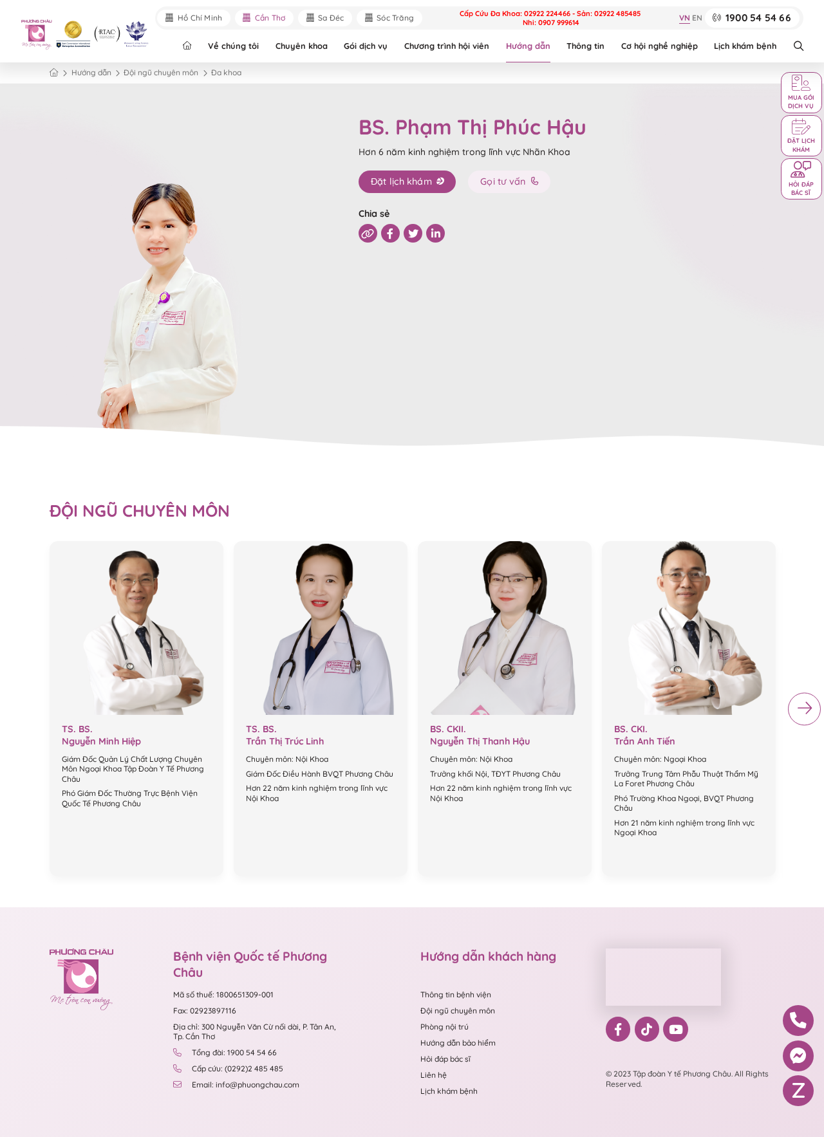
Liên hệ (433, 1075)
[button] (804, 708)
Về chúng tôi (233, 46)
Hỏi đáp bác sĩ (445, 1059)
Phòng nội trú (444, 1026)
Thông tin (585, 46)
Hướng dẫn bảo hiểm (458, 1043)
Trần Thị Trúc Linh (285, 741)
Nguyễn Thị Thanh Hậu (480, 741)
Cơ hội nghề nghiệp (659, 46)
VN (684, 18)
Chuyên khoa (302, 46)
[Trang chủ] (54, 72)
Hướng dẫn (528, 46)
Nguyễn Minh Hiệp (101, 741)
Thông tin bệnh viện (455, 994)
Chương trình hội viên (446, 46)
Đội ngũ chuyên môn (457, 1010)
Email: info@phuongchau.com (245, 1084)
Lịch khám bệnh (745, 46)
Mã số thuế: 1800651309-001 (223, 994)
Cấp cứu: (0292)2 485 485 (237, 1068)
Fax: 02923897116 (204, 1010)
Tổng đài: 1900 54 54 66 (234, 1052)
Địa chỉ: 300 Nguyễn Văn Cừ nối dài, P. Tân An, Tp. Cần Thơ (254, 1031)
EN (697, 18)
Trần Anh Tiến (644, 741)
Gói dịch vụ (366, 46)
